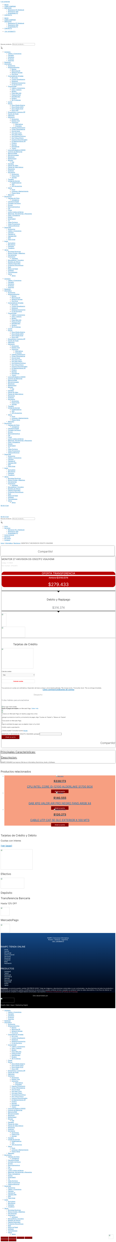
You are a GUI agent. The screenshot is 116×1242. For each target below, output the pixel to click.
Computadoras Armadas (15, 76)
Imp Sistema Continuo (19, 136)
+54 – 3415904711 (58, 941)
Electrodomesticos (14, 207)
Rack (9, 267)
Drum (13, 189)
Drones (10, 205)
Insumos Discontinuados (19, 140)
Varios (10, 188)
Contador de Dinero (14, 203)
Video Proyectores (14, 224)
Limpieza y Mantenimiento (20, 191)
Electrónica (8, 196)
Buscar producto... (6, 44)
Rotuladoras (15, 146)
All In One (15, 78)
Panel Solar (11, 239)
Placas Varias (16, 193)
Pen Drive (15, 74)
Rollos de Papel (13, 269)
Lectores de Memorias (15, 152)
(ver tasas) (6, 845)
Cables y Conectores (14, 53)
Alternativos (19, 124)
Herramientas (12, 255)
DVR (9, 238)
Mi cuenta (7, 538)
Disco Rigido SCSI (17, 109)
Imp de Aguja (16, 131)
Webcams (11, 195)
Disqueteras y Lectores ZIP (16, 112)
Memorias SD (16, 71)
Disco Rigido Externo (18, 105)
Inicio (6, 526)
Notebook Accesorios (18, 83)
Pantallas (11, 164)
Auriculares (11, 243)
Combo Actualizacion (18, 79)
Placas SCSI (15, 176)
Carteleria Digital (13, 201)
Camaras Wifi (12, 236)
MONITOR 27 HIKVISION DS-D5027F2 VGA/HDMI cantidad (20, 734)
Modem (14, 91)
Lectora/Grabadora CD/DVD (16, 150)
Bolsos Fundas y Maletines (16, 253)
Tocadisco (11, 248)
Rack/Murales (16, 96)
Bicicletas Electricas (14, 251)
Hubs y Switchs (16, 90)
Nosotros (7, 537)
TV (9, 220)
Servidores (11, 172)
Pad (13, 162)
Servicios (7, 528)
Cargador (11, 55)
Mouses (10, 160)
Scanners (11, 171)
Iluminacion (11, 257)
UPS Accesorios (17, 186)
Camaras (11, 232)
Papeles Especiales (14, 263)
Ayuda (25, 730)
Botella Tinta (16, 121)
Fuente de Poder (13, 114)
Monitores (11, 157)
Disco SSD (15, 110)
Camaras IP (11, 234)
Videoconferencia (13, 226)
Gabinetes (11, 115)
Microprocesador (13, 155)
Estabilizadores (16, 183)
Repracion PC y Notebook (16, 530)
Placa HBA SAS (16, 93)
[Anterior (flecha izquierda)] (4, 1240)
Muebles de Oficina (14, 262)
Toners (14, 148)
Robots (10, 217)
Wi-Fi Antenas (16, 100)
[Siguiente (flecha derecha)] (12, 1240)
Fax (9, 208)
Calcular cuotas (18, 681)
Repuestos (11, 169)
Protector (11, 59)
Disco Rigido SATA (17, 107)
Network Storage (17, 72)
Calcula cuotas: (7, 671)
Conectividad (12, 86)
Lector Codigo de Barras (16, 212)
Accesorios (11, 65)
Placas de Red (16, 95)
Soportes (11, 60)
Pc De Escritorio (17, 84)
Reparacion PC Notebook (16, 10)
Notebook (7, 62)
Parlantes (11, 246)
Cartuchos (15, 122)
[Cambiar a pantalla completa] (12, 1238)
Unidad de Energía (14, 181)
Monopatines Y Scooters (16, 260)
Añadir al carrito (10, 737)
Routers (14, 98)
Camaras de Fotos (13, 198)
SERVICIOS (8, 8)
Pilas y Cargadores (14, 215)
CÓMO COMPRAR (10, 6)
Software (11, 270)
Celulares (7, 52)
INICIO (6, 5)
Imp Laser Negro (17, 134)
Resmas (14, 145)
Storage (14, 177)
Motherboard (12, 158)
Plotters (14, 143)
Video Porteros (13, 222)
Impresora (11, 117)
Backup (14, 69)
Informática (8, 64)
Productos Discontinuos (15, 265)
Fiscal (10, 210)
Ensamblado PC (13, 13)
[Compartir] (20, 1238)
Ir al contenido (5, 1)
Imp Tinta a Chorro (18, 138)
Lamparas (15, 258)
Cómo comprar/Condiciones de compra (58, 690)
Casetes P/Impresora (18, 127)
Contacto (7, 540)
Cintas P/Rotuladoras (18, 129)
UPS (13, 184)
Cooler (10, 102)
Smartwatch (12, 219)
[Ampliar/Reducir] (4, 1238)
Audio (6, 241)
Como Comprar (9, 535)
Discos (10, 103)
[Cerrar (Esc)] (28, 1238)
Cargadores (15, 200)
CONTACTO (8, 15)
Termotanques (12, 272)
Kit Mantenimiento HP (19, 141)
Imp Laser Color (17, 133)
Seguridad (7, 227)
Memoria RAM (12, 153)
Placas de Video (13, 165)
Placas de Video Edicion (15, 167)
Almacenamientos (13, 67)
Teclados (11, 179)
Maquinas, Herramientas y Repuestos (20, 214)
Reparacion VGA (13, 11)
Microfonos (11, 245)
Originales (18, 126)
